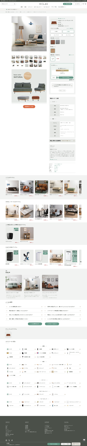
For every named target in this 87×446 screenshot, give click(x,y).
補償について (71, 54)
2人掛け (68, 31)
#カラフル (56, 168)
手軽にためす (66, 426)
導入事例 (65, 429)
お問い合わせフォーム (48, 433)
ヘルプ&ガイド (78, 0)
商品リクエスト (8, 435)
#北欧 (55, 171)
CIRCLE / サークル (57, 165)
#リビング (56, 170)
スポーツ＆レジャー (9, 430)
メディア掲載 (27, 430)
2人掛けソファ (59, 164)
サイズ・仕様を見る (70, 28)
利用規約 (46, 429)
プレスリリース (27, 429)
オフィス (7, 429)
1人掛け (56, 31)
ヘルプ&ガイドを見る (51, 323)
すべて (7, 425)
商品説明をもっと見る (29, 106)
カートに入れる (66, 77)
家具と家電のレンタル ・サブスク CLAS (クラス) (8, 0)
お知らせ (7, 433)
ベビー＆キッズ (8, 431)
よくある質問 (84, 0)
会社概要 (26, 425)
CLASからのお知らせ (72, 0)
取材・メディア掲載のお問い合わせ (31, 431)
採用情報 (26, 426)
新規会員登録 (68, 3)
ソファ (55, 164)
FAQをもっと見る (62, 90)
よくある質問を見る (34, 323)
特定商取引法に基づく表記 (49, 430)
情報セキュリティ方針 (48, 431)
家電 (6, 426)
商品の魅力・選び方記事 (9, 434)
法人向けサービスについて (68, 425)
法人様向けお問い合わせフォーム (69, 430)
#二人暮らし (56, 167)
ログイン (78, 3)
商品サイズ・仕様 (54, 98)
